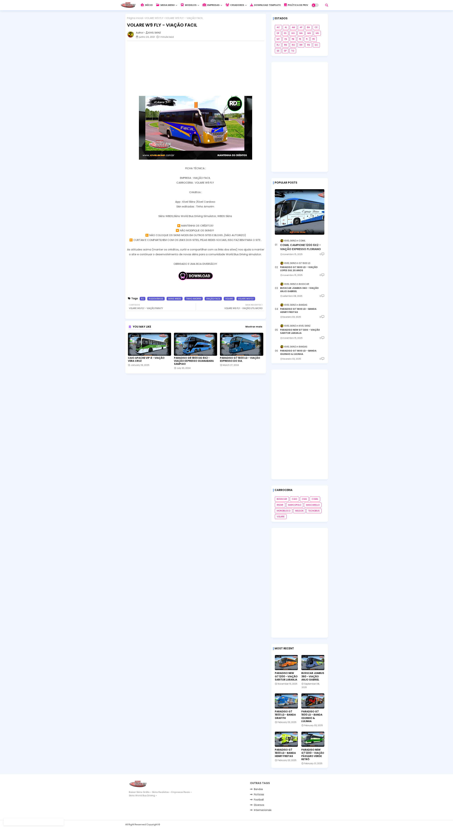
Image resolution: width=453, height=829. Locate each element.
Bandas (258, 789)
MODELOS (190, 5)
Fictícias (259, 794)
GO (293, 33)
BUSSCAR (282, 499)
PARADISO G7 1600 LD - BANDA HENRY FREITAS (298, 310)
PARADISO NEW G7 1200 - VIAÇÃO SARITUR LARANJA (300, 331)
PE (300, 39)
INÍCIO (148, 5)
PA (286, 39)
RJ (142, 298)
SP (285, 50)
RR (301, 44)
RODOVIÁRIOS (156, 298)
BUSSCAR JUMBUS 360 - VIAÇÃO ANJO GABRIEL (299, 290)
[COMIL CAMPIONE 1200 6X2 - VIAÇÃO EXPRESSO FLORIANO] (299, 212)
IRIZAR (280, 504)
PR (313, 39)
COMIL (315, 499)
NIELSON (299, 510)
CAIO (294, 499)
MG (309, 33)
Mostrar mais (253, 326)
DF (278, 33)
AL (286, 27)
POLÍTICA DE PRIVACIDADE (303, 5)
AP (301, 27)
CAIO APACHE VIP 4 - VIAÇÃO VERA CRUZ (146, 359)
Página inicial (135, 18)
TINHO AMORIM (193, 298)
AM (293, 27)
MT (278, 39)
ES (285, 33)
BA (308, 27)
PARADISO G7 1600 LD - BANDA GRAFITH (285, 715)
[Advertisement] (197, 68)
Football (259, 799)
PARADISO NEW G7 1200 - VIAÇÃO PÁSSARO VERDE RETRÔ (312, 754)
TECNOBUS (314, 510)
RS (308, 44)
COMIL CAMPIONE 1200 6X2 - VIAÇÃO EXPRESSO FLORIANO (300, 247)
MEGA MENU (167, 5)
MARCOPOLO (294, 504)
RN (285, 44)
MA (301, 33)
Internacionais (262, 810)
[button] (326, 5)
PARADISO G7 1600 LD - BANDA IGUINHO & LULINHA (298, 352)
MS (317, 33)
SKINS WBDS (174, 298)
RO (293, 44)
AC (278, 27)
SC (316, 44)
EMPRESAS (213, 5)
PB (293, 39)
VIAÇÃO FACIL (213, 298)
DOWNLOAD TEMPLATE (267, 5)
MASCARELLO (313, 504)
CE (316, 27)
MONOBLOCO (283, 510)
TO (292, 50)
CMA (304, 499)
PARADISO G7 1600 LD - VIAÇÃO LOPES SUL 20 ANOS (299, 269)
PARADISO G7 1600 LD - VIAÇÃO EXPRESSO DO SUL (240, 359)
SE (278, 50)
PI (307, 39)
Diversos (259, 805)
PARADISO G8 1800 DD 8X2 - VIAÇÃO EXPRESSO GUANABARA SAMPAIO (194, 360)
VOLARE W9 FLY (154, 18)
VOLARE (229, 298)
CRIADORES (237, 5)
